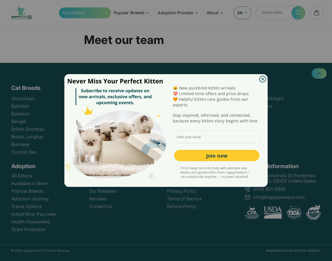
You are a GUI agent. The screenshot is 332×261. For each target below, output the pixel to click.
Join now (217, 155)
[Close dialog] (263, 79)
